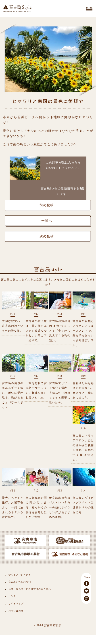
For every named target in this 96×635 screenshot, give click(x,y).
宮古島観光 (17, 8)
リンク (12, 596)
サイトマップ (15, 603)
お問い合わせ (15, 610)
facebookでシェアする (86, 583)
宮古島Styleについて (20, 582)
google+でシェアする (86, 598)
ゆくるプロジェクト (19, 574)
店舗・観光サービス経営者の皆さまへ (29, 589)
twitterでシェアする (86, 591)
